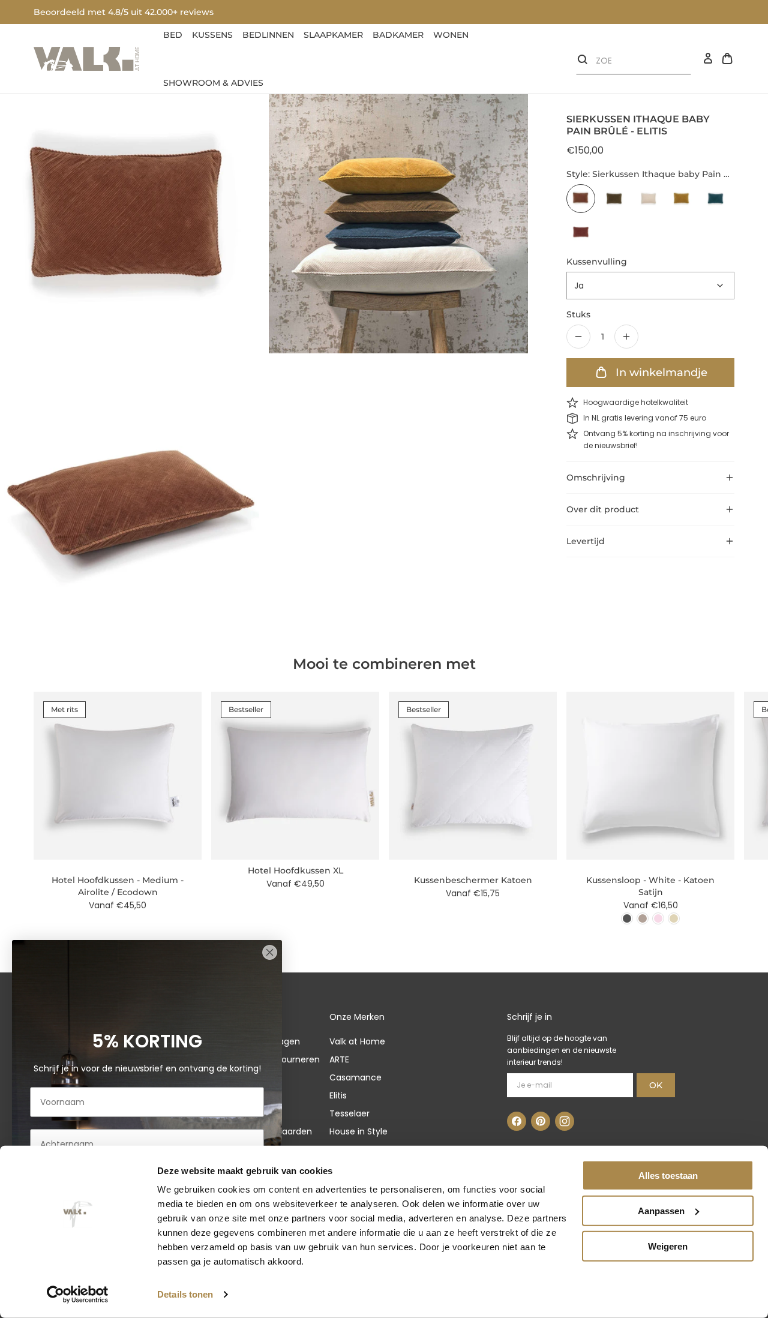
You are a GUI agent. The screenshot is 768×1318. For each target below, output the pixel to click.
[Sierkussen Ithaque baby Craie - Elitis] (648, 198)
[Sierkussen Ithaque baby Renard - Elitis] (580, 232)
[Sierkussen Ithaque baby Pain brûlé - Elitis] (580, 198)
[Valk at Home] (86, 59)
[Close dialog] (269, 952)
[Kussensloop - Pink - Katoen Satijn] (658, 918)
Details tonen (185, 1294)
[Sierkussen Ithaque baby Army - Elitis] (614, 198)
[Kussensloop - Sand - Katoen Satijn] (674, 918)
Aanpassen (661, 1211)
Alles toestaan (668, 1175)
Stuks (578, 314)
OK (655, 1085)
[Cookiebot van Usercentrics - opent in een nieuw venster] (77, 1295)
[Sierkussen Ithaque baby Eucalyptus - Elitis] (715, 198)
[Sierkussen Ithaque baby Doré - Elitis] (681, 198)
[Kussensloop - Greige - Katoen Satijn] (642, 918)
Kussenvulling (596, 261)
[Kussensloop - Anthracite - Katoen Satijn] (627, 918)
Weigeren (668, 1246)
